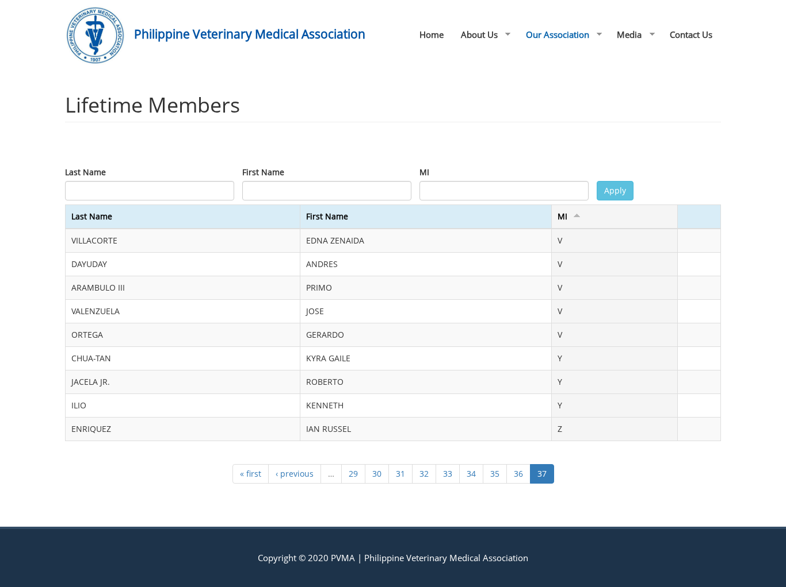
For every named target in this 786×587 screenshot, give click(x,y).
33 (447, 473)
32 (424, 473)
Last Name (85, 172)
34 (471, 473)
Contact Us (691, 34)
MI (424, 172)
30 (376, 473)
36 (518, 473)
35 (494, 473)
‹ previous (295, 473)
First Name (263, 172)
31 (400, 473)
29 (353, 473)
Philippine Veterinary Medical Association (249, 34)
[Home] (99, 35)
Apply (615, 190)
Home (431, 34)
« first (250, 473)
